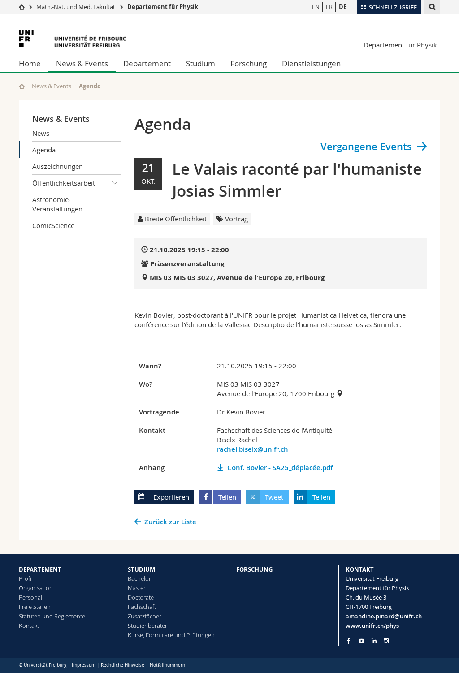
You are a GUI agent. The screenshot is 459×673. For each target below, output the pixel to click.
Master (137, 588)
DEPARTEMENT (40, 569)
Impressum (83, 665)
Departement (147, 63)
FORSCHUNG (254, 569)
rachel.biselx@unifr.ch (252, 449)
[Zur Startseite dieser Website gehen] (22, 86)
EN (316, 7)
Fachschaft (142, 607)
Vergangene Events (366, 146)
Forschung (248, 63)
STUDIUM (141, 569)
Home (30, 63)
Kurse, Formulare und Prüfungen (171, 635)
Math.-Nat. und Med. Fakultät (75, 7)
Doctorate (141, 597)
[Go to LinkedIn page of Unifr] (374, 641)
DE (342, 7)
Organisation (36, 588)
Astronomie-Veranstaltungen (57, 204)
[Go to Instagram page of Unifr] (386, 641)
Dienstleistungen (311, 63)
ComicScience (53, 225)
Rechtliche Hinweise (122, 665)
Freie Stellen (35, 607)
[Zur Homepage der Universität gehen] (72, 38)
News (40, 133)
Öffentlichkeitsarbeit (63, 182)
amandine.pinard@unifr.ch (384, 616)
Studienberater (147, 625)
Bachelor (139, 578)
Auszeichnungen (57, 166)
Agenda (44, 149)
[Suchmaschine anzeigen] (432, 7)
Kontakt (29, 625)
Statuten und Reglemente (52, 616)
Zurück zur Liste (170, 521)
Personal (30, 597)
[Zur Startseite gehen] (22, 7)
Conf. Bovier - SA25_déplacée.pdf (280, 467)
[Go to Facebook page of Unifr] (348, 641)
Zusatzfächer (144, 616)
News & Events (82, 63)
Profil (26, 578)
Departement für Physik (162, 7)
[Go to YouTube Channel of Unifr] (361, 641)
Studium (200, 63)
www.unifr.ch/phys (372, 625)
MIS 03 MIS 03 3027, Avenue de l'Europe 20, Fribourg (237, 277)
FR (329, 7)
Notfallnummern (167, 665)
